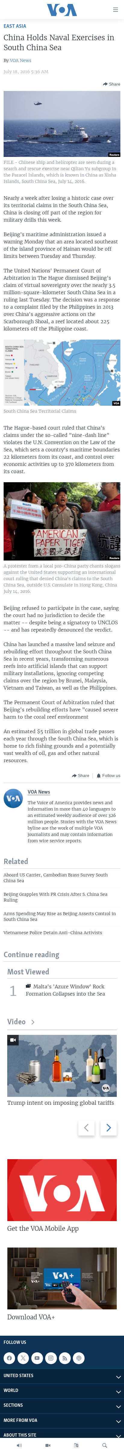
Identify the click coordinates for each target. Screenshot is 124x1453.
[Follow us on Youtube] (37, 1358)
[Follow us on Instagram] (51, 1358)
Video (16, 1022)
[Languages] (76, 1445)
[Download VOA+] (62, 1278)
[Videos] (48, 1445)
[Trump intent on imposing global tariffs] (62, 1066)
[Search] (105, 1445)
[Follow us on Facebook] (9, 1358)
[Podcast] (78, 1358)
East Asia (15, 26)
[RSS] (64, 1358)
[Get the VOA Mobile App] (62, 1190)
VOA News (20, 60)
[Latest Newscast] (19, 1445)
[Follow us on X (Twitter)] (23, 1358)
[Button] (111, 84)
